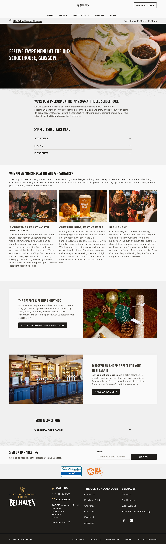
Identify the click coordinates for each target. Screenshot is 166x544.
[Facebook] (124, 521)
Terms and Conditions (147, 539)
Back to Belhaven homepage (136, 511)
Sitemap (128, 539)
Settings (133, 29)
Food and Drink (92, 500)
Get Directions (59, 522)
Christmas (89, 505)
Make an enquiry (106, 391)
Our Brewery (128, 500)
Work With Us (129, 505)
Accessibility (78, 539)
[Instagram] (131, 521)
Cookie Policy (95, 539)
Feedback (89, 517)
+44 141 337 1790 (61, 493)
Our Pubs (127, 494)
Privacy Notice (112, 539)
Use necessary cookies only (144, 15)
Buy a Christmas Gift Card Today (42, 325)
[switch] (74, 29)
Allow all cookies (144, 7)
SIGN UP (143, 456)
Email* (100, 451)
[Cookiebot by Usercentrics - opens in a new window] (16, 29)
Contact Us (90, 494)
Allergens (89, 523)
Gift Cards (89, 511)
